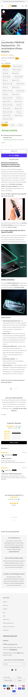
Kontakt (5, 609)
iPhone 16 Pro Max (8, 119)
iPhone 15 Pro (18, 108)
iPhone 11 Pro (15, 80)
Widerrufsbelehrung (8, 623)
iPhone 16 (19, 112)
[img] (4, 452)
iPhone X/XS (15, 73)
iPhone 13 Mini (20, 90)
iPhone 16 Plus (7, 115)
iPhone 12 (5, 87)
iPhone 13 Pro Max (8, 98)
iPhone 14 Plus (7, 101)
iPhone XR (5, 73)
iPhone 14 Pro (18, 101)
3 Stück (20, 125)
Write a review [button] (14, 442)
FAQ (4, 612)
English (19, 680)
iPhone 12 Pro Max (8, 90)
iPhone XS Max (6, 76)
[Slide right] (17, 37)
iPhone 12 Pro (15, 87)
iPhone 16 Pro (18, 115)
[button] (2, 6)
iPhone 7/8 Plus (17, 69)
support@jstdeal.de (12, 644)
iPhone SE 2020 (18, 76)
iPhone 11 (5, 80)
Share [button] (4, 414)
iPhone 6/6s (6, 66)
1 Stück (5, 125)
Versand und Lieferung (9, 626)
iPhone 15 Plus (7, 108)
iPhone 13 (5, 94)
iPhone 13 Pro (15, 94)
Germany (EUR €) (8, 680)
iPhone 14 (19, 98)
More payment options (14, 159)
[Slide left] (10, 37)
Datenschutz (6, 619)
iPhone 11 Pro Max (7, 83)
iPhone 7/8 (6, 69)
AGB (4, 616)
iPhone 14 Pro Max (8, 105)
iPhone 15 (19, 105)
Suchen (5, 601)
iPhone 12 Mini (20, 83)
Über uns (5, 605)
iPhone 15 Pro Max (8, 112)
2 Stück (12, 125)
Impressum (6, 630)
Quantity (3, 142)
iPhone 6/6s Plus (17, 66)
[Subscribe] (23, 664)
